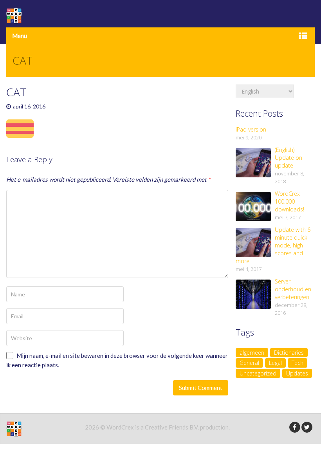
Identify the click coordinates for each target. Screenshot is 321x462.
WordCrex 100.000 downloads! (289, 201)
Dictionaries (289, 352)
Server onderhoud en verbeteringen (293, 289)
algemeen (252, 352)
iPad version (251, 129)
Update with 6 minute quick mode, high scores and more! (273, 245)
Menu (19, 35)
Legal (275, 362)
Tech (297, 362)
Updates (297, 373)
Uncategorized (258, 373)
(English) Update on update (288, 157)
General (249, 362)
